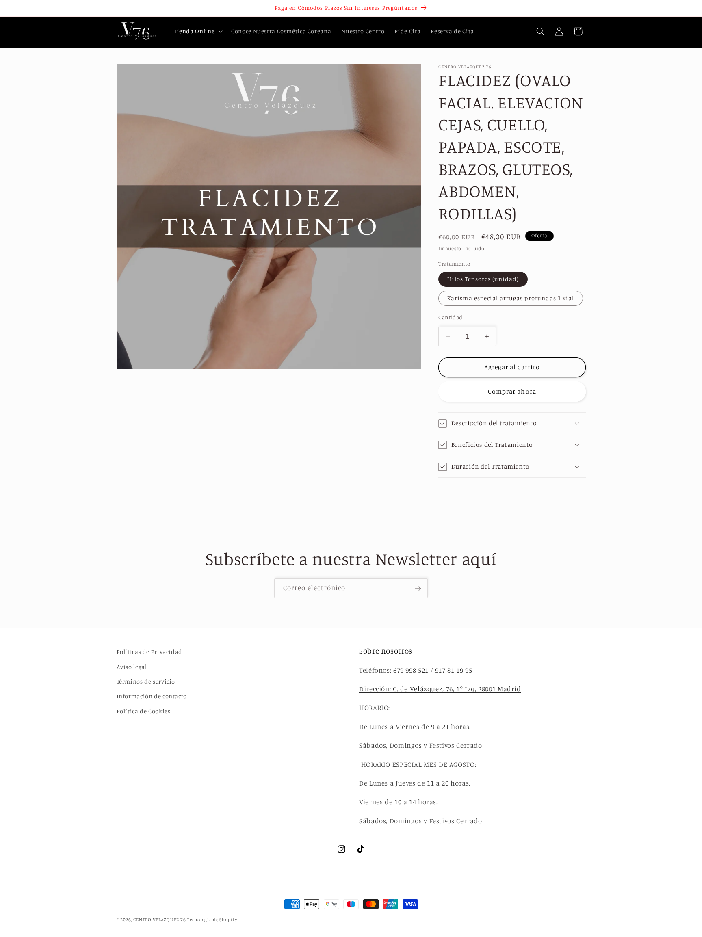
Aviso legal (132, 666)
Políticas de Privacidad (150, 651)
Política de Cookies (144, 710)
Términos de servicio (146, 680)
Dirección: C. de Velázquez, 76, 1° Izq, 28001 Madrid (440, 689)
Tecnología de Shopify (212, 919)
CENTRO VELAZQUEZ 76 (160, 919)
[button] (197, 31)
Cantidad (450, 317)
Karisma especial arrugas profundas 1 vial (510, 297)
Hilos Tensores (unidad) (483, 278)
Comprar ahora (512, 391)
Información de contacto (152, 695)
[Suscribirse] (418, 588)
